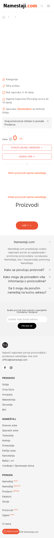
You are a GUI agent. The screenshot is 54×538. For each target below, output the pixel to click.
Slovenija (7, 404)
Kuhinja (6, 440)
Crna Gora (8, 389)
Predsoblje (8, 445)
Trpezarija (8, 435)
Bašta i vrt (8, 460)
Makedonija (8, 399)
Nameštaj (7, 481)
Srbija (5, 384)
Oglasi (5, 515)
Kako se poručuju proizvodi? (24, 270)
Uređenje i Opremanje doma (18, 465)
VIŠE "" (25, 225)
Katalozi (6, 496)
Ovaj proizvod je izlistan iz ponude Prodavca (24, 123)
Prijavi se (27, 326)
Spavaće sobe (10, 430)
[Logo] (20, 6)
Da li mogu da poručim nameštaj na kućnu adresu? (27, 290)
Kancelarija (8, 455)
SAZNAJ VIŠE (25, 156)
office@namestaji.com (14, 359)
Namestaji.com (24, 242)
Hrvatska (7, 394)
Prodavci (7, 491)
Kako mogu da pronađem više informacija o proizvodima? (24, 279)
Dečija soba (9, 450)
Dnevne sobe (9, 425)
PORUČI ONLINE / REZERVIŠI (25, 147)
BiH (4, 409)
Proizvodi (7, 510)
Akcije (5, 501)
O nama (6, 523)
